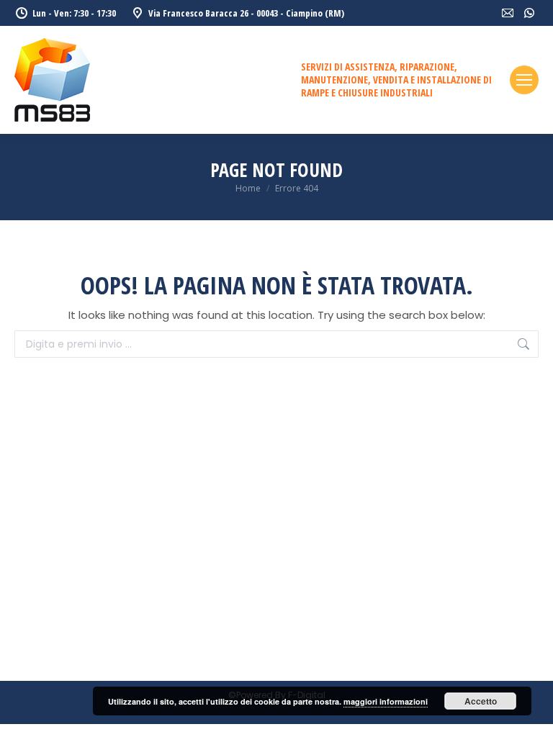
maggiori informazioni (385, 701)
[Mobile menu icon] (524, 79)
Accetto (480, 701)
